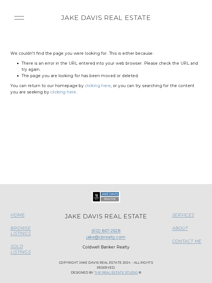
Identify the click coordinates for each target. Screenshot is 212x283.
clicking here (98, 85)
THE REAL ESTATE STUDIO (116, 272)
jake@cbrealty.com (105, 237)
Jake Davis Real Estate (106, 18)
